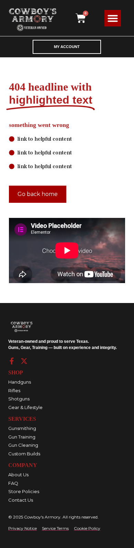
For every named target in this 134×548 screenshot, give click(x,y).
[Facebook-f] (11, 361)
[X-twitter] (24, 361)
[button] (112, 18)
